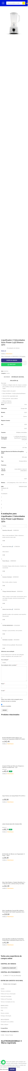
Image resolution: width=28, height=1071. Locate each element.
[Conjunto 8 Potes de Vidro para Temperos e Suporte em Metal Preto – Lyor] (14, 755)
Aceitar (12, 1069)
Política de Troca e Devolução (8, 993)
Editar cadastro (4, 1024)
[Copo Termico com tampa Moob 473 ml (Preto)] (14, 785)
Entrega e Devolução (6, 1015)
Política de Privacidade (6, 999)
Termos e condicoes (6, 991)
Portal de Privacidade (6, 996)
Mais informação (4, 1069)
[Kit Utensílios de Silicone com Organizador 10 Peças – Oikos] (14, 843)
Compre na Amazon (11, 360)
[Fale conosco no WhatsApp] (3, 1062)
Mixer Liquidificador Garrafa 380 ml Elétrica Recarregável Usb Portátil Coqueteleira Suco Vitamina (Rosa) (13, 912)
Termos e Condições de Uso (8, 1001)
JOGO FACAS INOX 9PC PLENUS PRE (12, 824)
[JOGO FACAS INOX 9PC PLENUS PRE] (14, 813)
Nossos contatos (5, 1013)
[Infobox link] (14, 964)
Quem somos (4, 1007)
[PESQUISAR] (23, 3)
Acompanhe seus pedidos (7, 1021)
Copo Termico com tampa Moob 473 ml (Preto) (14, 795)
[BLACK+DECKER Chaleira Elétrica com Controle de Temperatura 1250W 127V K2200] (14, 727)
